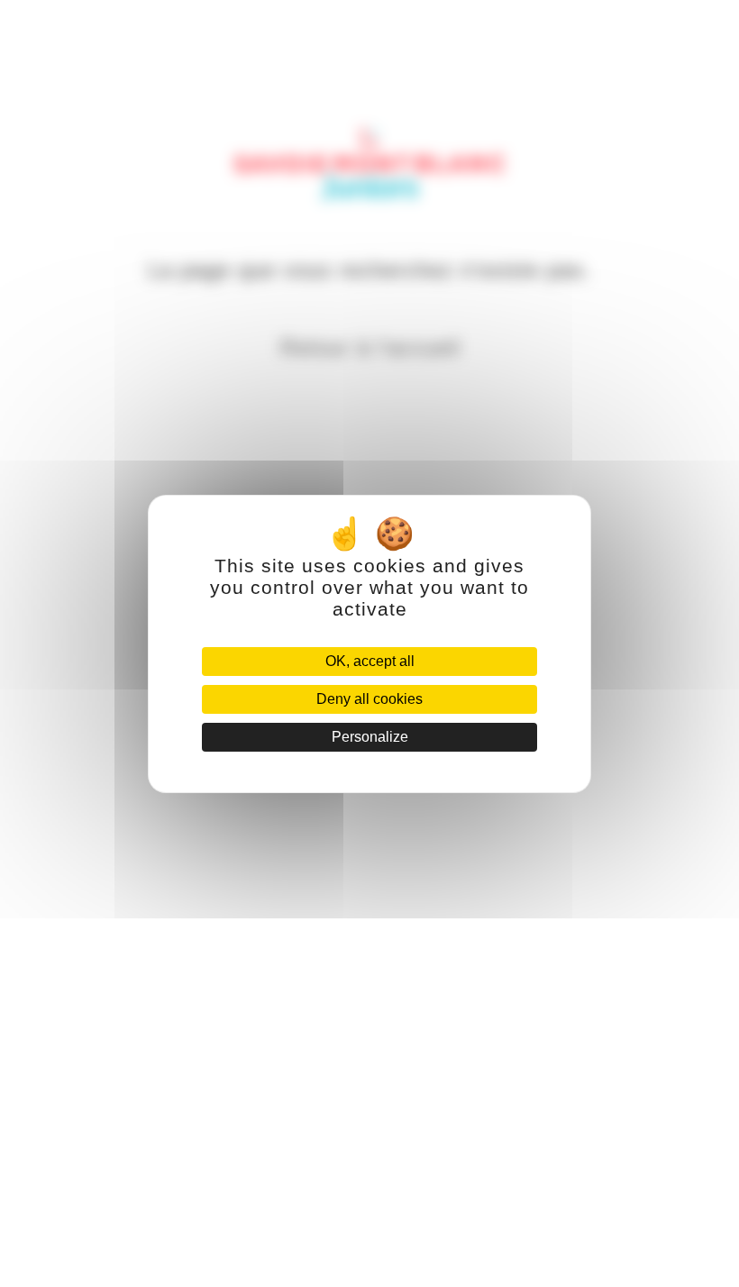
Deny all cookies (369, 699)
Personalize (370, 736)
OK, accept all (370, 661)
